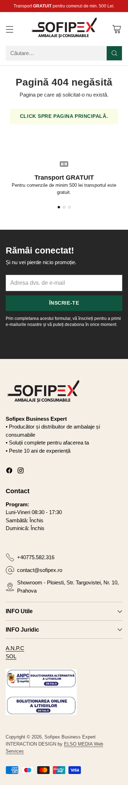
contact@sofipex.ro (39, 570)
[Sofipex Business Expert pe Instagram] (20, 471)
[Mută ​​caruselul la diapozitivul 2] (64, 207)
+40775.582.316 (35, 557)
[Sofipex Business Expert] (64, 28)
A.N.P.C (15, 648)
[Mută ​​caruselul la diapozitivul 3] (69, 207)
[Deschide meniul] (9, 29)
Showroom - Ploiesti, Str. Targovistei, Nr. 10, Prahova (68, 586)
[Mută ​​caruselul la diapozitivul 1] (59, 207)
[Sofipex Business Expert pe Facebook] (9, 471)
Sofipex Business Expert (70, 737)
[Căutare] (114, 53)
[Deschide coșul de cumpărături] (116, 29)
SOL (11, 656)
